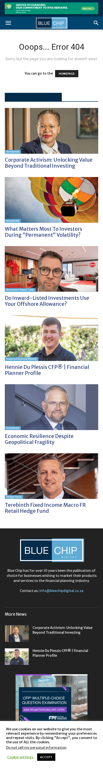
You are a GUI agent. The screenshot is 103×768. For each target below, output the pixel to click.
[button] (8, 23)
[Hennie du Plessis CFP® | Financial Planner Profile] (51, 338)
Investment (12, 151)
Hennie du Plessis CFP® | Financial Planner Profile (47, 370)
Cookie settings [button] (20, 757)
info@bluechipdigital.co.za (61, 591)
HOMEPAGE (67, 73)
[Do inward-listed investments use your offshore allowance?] (51, 269)
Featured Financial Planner (21, 358)
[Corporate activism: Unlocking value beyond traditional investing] (51, 131)
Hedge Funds (14, 496)
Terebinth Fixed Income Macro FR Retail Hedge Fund (45, 508)
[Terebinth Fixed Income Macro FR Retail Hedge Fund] (51, 476)
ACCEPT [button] (46, 757)
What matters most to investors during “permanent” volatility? (43, 232)
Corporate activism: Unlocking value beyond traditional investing (48, 163)
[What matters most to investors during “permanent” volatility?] (51, 200)
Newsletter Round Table (20, 289)
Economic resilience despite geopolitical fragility (39, 439)
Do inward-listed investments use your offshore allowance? (47, 301)
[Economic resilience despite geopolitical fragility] (51, 407)
